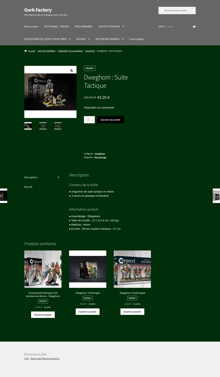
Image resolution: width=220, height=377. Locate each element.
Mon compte (31, 26)
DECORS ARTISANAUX (107, 39)
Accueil (31, 50)
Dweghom (90, 50)
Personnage (100, 157)
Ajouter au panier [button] (43, 314)
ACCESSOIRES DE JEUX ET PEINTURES (45, 39)
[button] (71, 70)
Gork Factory (38, 10)
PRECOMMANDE (83, 26)
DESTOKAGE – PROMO (56, 26)
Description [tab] (30, 177)
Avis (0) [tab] (28, 186)
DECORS (81, 39)
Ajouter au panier (110, 119)
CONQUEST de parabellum (70, 50)
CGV (26, 358)
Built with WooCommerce (45, 358)
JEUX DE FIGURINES (109, 26)
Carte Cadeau (136, 39)
